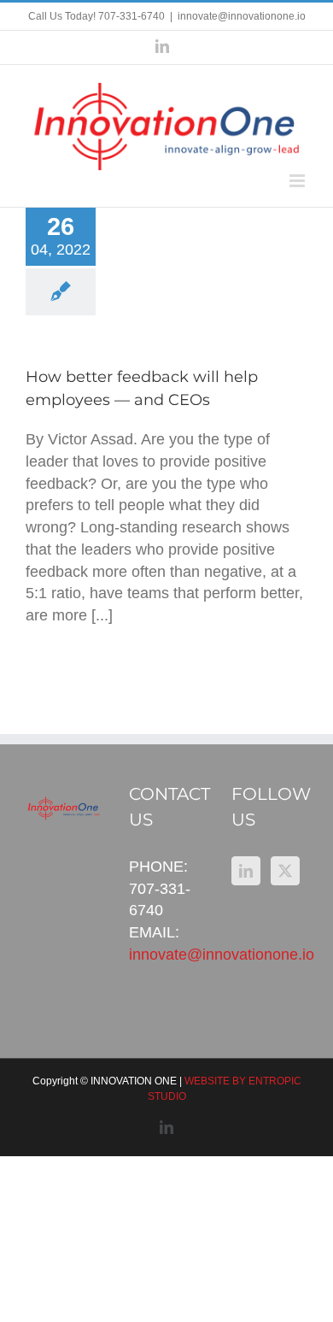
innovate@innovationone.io (242, 16)
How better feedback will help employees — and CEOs (194, 246)
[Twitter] (285, 870)
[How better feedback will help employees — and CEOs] (194, 278)
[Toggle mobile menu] (298, 181)
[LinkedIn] (245, 870)
